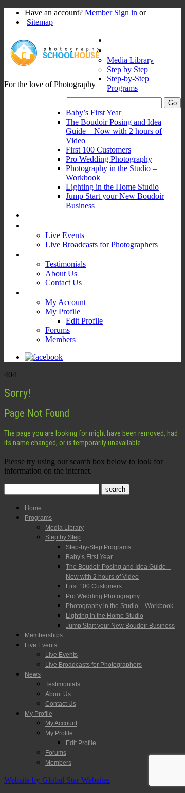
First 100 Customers (98, 149)
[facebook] (44, 356)
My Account (65, 302)
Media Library (130, 60)
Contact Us (63, 282)
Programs (123, 50)
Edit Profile (84, 320)
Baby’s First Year (93, 112)
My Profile (41, 292)
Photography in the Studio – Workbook (119, 606)
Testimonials (65, 264)
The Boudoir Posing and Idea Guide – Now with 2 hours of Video (114, 131)
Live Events (43, 225)
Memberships (46, 215)
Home (116, 40)
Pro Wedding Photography (109, 159)
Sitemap (40, 22)
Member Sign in (111, 12)
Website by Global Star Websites (57, 779)
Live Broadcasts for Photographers (101, 244)
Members (60, 339)
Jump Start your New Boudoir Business (120, 625)
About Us (61, 273)
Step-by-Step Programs (128, 83)
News (34, 254)
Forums (57, 330)
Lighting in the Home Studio (112, 186)
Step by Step (127, 69)
